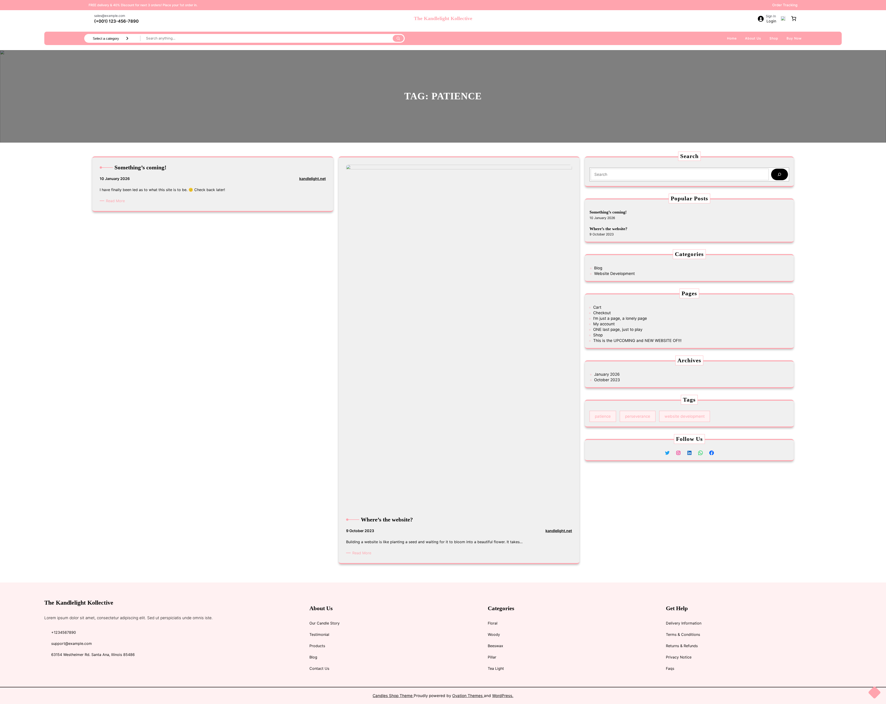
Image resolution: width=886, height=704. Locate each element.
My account (604, 324)
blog (313, 657)
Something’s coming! (608, 212)
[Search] (398, 38)
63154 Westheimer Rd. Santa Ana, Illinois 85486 (93, 654)
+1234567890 (63, 632)
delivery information (683, 623)
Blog (598, 268)
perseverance (637, 416)
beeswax (495, 645)
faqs (670, 668)
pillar (492, 657)
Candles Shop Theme (393, 695)
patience (603, 416)
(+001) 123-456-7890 (116, 21)
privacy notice (678, 657)
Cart (597, 307)
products (317, 645)
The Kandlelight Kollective (443, 18)
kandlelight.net (312, 178)
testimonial (319, 634)
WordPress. (502, 695)
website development (684, 416)
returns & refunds (682, 645)
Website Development (614, 273)
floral (492, 623)
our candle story (324, 623)
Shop (598, 335)
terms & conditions (683, 634)
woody (494, 634)
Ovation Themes (468, 695)
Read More (116, 201)
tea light (496, 668)
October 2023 (607, 380)
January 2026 (607, 374)
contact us (319, 668)
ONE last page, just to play (617, 329)
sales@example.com (109, 16)
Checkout (602, 313)
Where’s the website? (608, 228)
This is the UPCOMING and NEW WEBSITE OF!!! (637, 340)
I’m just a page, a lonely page (620, 318)
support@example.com (71, 643)
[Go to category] (127, 38)
